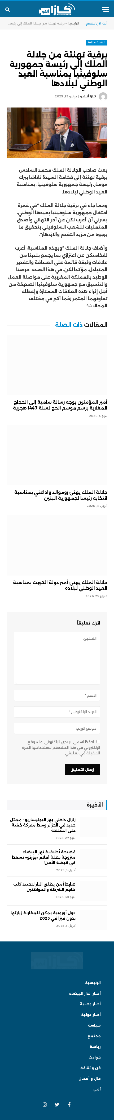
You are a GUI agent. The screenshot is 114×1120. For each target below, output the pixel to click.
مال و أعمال (89, 1078)
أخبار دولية (91, 1014)
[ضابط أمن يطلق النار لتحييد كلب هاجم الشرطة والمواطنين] (93, 891)
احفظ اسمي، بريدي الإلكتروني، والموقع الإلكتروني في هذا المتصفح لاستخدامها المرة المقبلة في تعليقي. (61, 747)
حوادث (95, 1057)
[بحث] (8, 9)
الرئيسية (73, 23)
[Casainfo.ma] (57, 9)
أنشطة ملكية (97, 42)
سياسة (94, 1025)
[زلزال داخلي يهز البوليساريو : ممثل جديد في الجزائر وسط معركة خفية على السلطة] (93, 827)
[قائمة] (105, 9)
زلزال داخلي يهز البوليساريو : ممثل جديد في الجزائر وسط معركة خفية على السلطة (43, 825)
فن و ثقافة (90, 1068)
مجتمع (94, 1036)
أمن (97, 1089)
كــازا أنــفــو (88, 96)
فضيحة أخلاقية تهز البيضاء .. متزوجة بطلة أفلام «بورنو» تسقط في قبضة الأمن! (44, 857)
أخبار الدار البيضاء (85, 993)
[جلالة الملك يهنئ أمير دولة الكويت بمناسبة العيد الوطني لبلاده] (57, 545)
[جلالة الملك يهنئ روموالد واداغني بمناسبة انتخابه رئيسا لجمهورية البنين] (57, 455)
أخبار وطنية (90, 1004)
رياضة (95, 1046)
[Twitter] (57, 1104)
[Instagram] (45, 1104)
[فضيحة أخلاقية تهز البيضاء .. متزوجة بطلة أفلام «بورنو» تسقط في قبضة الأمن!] (93, 859)
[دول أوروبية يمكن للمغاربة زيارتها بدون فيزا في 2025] (93, 920)
